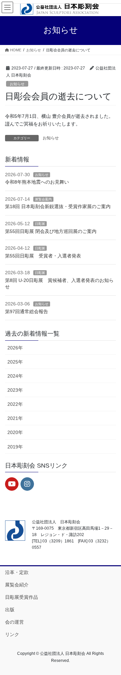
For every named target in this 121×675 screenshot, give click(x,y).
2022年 (15, 404)
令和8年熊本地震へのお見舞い (37, 182)
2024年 (15, 376)
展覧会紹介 (17, 584)
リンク (12, 634)
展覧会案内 (43, 199)
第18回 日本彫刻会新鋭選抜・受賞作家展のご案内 (58, 206)
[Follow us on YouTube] (11, 484)
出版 (9, 609)
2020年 (15, 432)
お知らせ (17, 84)
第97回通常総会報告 (26, 311)
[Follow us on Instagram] (27, 484)
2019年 (15, 446)
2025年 (15, 362)
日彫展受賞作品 (21, 597)
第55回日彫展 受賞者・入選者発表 (43, 255)
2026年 (15, 347)
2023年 (15, 390)
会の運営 (14, 622)
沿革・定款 (17, 572)
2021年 (15, 418)
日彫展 (40, 224)
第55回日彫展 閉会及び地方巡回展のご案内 (50, 231)
